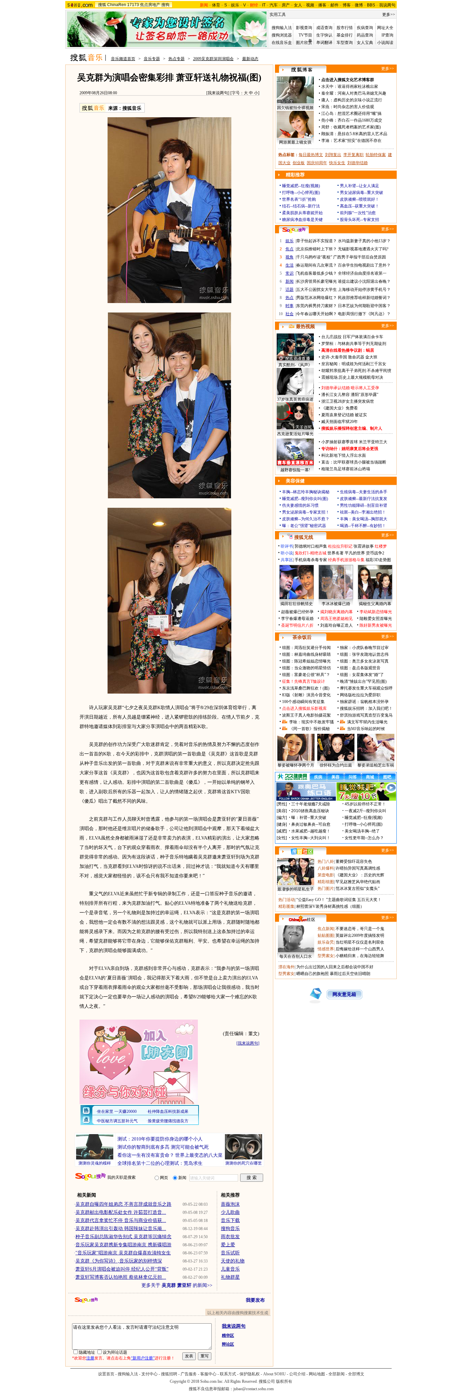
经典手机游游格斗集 (346, 559)
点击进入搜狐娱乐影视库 (304, 708)
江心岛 (327, 113)
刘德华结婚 (357, 162)
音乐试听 (230, 1252)
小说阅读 (385, 42)
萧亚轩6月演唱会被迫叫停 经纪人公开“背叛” (121, 1269)
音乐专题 (152, 58)
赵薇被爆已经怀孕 (297, 611)
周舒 (325, 127)
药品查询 (365, 35)
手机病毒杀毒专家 (311, 559)
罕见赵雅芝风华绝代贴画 (358, 881)
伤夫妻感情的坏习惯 (300, 505)
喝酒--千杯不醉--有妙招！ (363, 525)
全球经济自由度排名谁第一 (362, 273)
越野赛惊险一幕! (295, 470)
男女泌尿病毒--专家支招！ (305, 512)
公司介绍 (297, 1374)
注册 (90, 1358)
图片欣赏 (304, 42)
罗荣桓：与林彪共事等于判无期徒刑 (353, 343)
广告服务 (189, 1374)
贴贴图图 (326, 935)
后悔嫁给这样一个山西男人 (360, 949)
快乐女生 (337, 162)
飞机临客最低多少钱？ (316, 273)
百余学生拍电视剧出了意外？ (364, 265)
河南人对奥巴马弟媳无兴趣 (362, 93)
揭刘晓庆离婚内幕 (336, 611)
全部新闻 (336, 1374)
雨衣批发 (230, 1236)
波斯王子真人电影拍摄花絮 (306, 715)
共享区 (287, 559)
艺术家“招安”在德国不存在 (357, 140)
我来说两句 (218, 93)
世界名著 (335, 553)
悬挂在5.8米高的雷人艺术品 (362, 133)
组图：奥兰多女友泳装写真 (364, 661)
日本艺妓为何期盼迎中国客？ (364, 305)
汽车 (274, 5)
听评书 (287, 546)
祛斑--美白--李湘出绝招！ (363, 512)
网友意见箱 (344, 994)
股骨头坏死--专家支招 (359, 219)
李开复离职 (353, 154)
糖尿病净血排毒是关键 (302, 219)
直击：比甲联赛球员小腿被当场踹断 (353, 462)
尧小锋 (327, 120)
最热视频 (305, 326)
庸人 (325, 100)
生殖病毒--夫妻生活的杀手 (363, 492)
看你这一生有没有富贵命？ (145, 1155)
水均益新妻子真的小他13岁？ (364, 241)
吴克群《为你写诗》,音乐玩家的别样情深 (118, 1261)
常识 (289, 273)
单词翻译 (324, 42)
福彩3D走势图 (378, 559)
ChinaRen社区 (302, 918)
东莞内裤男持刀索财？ (316, 305)
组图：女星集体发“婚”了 (362, 674)
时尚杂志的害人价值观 (353, 106)
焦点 (289, 249)
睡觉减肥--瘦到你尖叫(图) (305, 498)
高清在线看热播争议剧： (343, 350)
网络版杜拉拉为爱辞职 (360, 695)
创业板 (299, 162)
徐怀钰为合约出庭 (336, 765)
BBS (371, 5)
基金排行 (345, 35)
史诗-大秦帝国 (334, 357)
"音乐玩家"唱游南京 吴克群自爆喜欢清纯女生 (123, 1252)
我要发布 (255, 1300)
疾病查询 (365, 27)
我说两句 (387, 5)
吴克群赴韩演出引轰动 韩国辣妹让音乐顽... (120, 1228)
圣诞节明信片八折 (297, 625)
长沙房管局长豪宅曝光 (316, 281)
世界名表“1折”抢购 (299, 199)
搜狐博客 (302, 69)
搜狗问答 (293, 230)
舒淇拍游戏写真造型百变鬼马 (366, 715)
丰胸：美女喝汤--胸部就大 (363, 519)
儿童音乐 (230, 1269)
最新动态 (250, 58)
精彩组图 (326, 881)
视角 (289, 257)
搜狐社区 (302, 851)
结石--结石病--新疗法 (301, 206)
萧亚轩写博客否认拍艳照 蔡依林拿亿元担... (120, 1277)
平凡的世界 (355, 553)
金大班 (371, 357)
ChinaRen (116, 4)
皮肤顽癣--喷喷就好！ (359, 199)
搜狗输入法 (282, 27)
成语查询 (324, 27)
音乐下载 (230, 1220)
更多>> (388, 14)
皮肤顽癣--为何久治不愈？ (305, 519)
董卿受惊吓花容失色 (354, 861)
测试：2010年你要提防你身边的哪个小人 (160, 1139)
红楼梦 (381, 546)
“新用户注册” (143, 1358)
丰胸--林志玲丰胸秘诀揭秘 (305, 492)
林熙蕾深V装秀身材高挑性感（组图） (330, 906)
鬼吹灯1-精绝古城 (310, 553)
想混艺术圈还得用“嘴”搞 (360, 113)
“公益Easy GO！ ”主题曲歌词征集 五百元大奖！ (339, 899)
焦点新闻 (326, 928)
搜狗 (165, 4)
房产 (286, 5)
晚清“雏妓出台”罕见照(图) (363, 681)
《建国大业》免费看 (339, 408)
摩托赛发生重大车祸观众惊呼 (366, 688)
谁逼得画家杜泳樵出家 (358, 86)
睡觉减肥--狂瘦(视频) (301, 185)
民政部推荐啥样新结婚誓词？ (364, 297)
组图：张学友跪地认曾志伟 (364, 654)
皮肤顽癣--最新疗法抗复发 (363, 498)
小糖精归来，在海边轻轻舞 (360, 955)
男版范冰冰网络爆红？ (316, 297)
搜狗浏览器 (282, 35)
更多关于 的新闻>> (176, 1285)
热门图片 (326, 888)
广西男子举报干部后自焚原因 (359, 257)
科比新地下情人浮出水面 (343, 455)
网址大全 (385, 27)
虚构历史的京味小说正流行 (357, 100)
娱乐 (235, 5)
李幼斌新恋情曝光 (376, 611)
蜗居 (370, 350)
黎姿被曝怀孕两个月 (296, 765)
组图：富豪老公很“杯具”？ (306, 674)
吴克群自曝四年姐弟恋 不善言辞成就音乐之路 (123, 1204)
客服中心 (208, 1374)
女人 (298, 5)
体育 (216, 5)
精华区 (228, 1335)
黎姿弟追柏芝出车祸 (375, 765)
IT (263, 5)
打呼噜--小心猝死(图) (301, 192)
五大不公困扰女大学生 (316, 289)
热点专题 (176, 58)
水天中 (327, 86)
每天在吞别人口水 (295, 956)
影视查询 (304, 27)
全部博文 (356, 1374)
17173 (133, 4)
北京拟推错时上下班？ (316, 249)
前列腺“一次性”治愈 (358, 212)
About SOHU (274, 1374)
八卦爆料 (326, 868)
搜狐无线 (303, 537)
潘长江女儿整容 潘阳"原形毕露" (349, 394)
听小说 (287, 553)
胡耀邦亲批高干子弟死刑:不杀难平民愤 (356, 370)
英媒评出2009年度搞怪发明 (360, 935)
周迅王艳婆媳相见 (336, 618)
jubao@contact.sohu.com (253, 1388)
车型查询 (345, 42)
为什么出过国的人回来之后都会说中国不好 (334, 967)
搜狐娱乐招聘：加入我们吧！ (366, 708)
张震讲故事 (363, 546)
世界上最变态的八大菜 (199, 1155)
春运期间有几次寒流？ (316, 265)
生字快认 (324, 35)
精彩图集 (286, 906)
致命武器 (356, 357)
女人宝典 (365, 42)
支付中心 (149, 1374)
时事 (289, 305)
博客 (347, 5)
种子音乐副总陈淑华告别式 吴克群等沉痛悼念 (123, 1236)
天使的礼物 (233, 1261)
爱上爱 (228, 1244)
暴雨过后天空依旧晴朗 (350, 973)
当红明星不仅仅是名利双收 (360, 942)
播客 (322, 5)
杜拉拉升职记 (340, 546)
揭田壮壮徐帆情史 (296, 603)
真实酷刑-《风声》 (295, 364)
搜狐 (102, 4)
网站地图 (317, 1374)
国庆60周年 (317, 162)
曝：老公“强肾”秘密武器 (304, 525)
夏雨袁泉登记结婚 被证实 (344, 414)
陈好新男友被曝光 (376, 625)
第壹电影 (326, 875)
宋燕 (325, 106)
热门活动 (286, 899)
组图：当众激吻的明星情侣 (306, 668)
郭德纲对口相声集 (311, 546)
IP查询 (387, 35)
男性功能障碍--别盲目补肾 (363, 505)
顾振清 (327, 133)
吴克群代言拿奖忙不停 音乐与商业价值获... (120, 1220)
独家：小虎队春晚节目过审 (364, 647)
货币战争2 (375, 553)
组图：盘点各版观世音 (360, 668)
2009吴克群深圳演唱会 (213, 58)
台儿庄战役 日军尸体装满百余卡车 (352, 336)
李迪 (325, 140)
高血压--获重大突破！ (359, 206)
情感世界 (326, 949)
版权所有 (284, 1381)
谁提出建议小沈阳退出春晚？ (364, 281)
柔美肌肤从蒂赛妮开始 (302, 212)
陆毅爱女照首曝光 (376, 618)
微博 (359, 5)
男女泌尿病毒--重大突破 (361, 192)
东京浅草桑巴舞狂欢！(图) (305, 688)
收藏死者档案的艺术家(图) (357, 127)
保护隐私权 (249, 1374)
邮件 (334, 5)
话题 (289, 289)
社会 (289, 313)
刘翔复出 (333, 154)
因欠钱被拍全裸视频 (295, 107)
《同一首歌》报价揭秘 (309, 728)
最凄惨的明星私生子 (295, 889)
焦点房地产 (150, 4)
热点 (289, 297)
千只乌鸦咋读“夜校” (314, 257)
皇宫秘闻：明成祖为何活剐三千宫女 (353, 363)
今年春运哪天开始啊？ (316, 313)
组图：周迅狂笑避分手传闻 (306, 647)
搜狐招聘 (169, 1374)
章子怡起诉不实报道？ (316, 241)
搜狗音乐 (230, 1228)
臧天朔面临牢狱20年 (339, 421)
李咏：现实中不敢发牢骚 (311, 722)
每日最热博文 (311, 154)
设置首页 (106, 1374)
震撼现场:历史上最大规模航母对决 (352, 377)
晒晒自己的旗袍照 (312, 973)
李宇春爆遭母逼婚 (297, 618)
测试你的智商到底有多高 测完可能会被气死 (163, 1147)
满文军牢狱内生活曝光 (367, 722)
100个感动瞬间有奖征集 (303, 701)
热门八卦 (326, 861)
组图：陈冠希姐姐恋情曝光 (306, 661)
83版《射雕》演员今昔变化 (306, 695)
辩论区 (228, 1344)
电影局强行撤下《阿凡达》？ (364, 313)
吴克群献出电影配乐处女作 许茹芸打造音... (120, 1212)
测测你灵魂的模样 (94, 1163)
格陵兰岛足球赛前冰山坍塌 (345, 469)
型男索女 (326, 955)
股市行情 (345, 27)
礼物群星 (230, 1277)
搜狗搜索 (90, 1177)
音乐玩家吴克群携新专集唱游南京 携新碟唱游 (123, 1244)
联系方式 (228, 1374)
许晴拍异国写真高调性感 (358, 868)
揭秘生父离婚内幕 (375, 603)
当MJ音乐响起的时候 (366, 728)
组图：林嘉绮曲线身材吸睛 (306, 654)
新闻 (289, 281)
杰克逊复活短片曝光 (295, 433)
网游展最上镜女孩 (295, 142)
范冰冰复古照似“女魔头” (357, 888)
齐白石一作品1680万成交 (360, 120)
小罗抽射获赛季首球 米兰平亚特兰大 (354, 442)
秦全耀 (327, 93)
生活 (289, 265)
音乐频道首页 (123, 58)
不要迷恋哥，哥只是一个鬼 (360, 928)
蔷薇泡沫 (230, 1204)
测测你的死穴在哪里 (243, 1163)
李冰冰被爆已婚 (336, 603)
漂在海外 (286, 967)
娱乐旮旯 (326, 942)
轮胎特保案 (376, 154)
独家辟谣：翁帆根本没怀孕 (364, 701)
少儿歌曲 (230, 1212)
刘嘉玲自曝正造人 (336, 625)
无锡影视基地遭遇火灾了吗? (363, 249)
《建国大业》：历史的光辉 (360, 875)
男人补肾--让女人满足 (359, 185)
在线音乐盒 (282, 42)
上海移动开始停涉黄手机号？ (364, 289)
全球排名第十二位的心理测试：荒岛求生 (160, 1163)
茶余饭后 (302, 637)
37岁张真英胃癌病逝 (295, 399)
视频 (310, 5)
